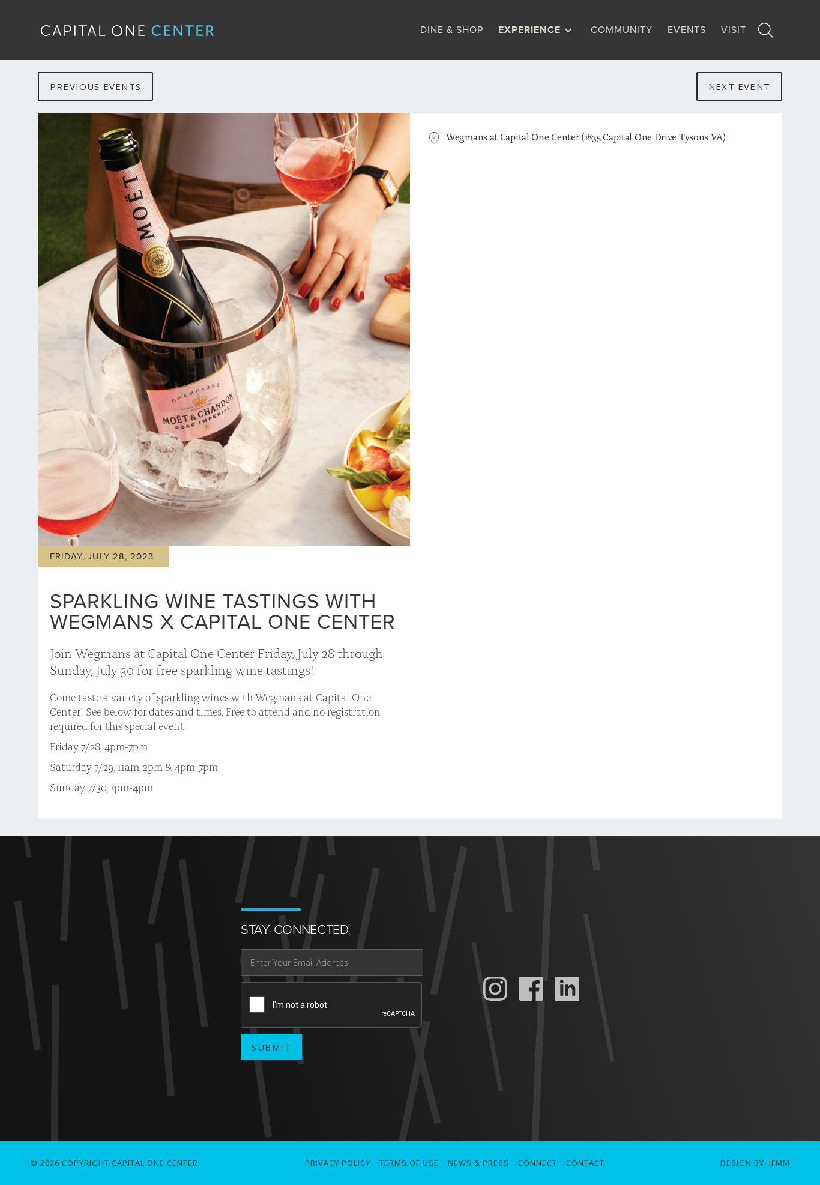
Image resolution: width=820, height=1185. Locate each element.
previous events (95, 86)
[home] (137, 30)
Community (622, 30)
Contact (585, 1162)
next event (739, 86)
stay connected (295, 930)
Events (687, 30)
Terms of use (409, 1162)
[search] (765, 30)
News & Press (478, 1162)
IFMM (779, 1162)
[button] (538, 30)
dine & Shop (451, 30)
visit (733, 30)
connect (537, 1162)
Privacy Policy (337, 1162)
